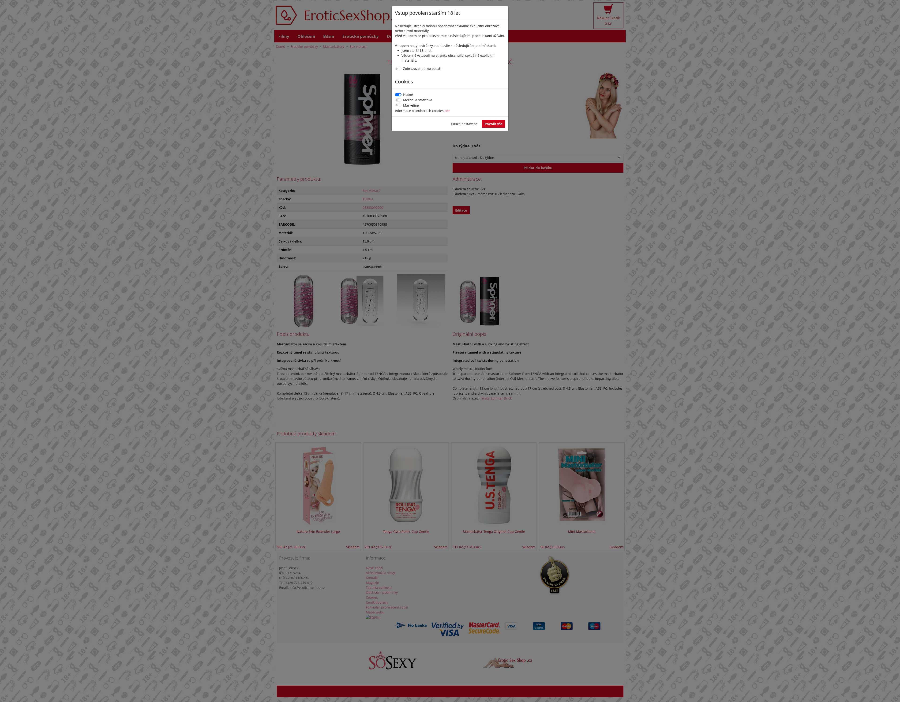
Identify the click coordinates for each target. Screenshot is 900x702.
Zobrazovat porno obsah (422, 68)
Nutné (408, 94)
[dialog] (450, 351)
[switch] (398, 68)
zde (447, 110)
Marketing (411, 105)
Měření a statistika (417, 100)
